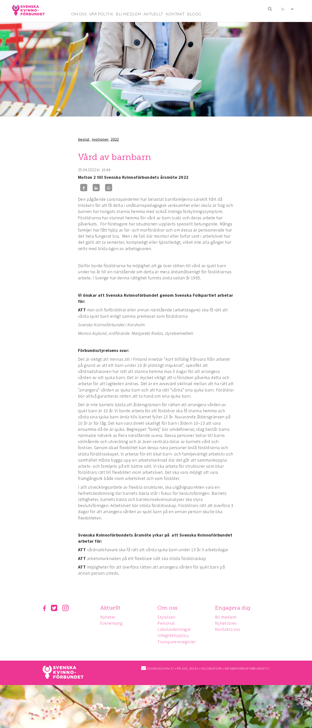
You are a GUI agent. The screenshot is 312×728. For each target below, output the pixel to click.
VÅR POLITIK (101, 13)
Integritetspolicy (173, 635)
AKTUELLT (153, 13)
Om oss (167, 607)
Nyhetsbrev (226, 623)
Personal (166, 623)
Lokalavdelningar (174, 629)
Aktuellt (110, 607)
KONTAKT (175, 13)
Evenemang (111, 623)
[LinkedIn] (96, 187)
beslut (83, 139)
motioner (100, 139)
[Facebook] (83, 187)
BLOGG (194, 13)
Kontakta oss (227, 629)
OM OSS (79, 13)
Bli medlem (225, 617)
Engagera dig (232, 607)
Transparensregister (176, 641)
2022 (115, 139)
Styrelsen (166, 617)
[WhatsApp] (108, 187)
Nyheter (108, 617)
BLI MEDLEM (128, 13)
